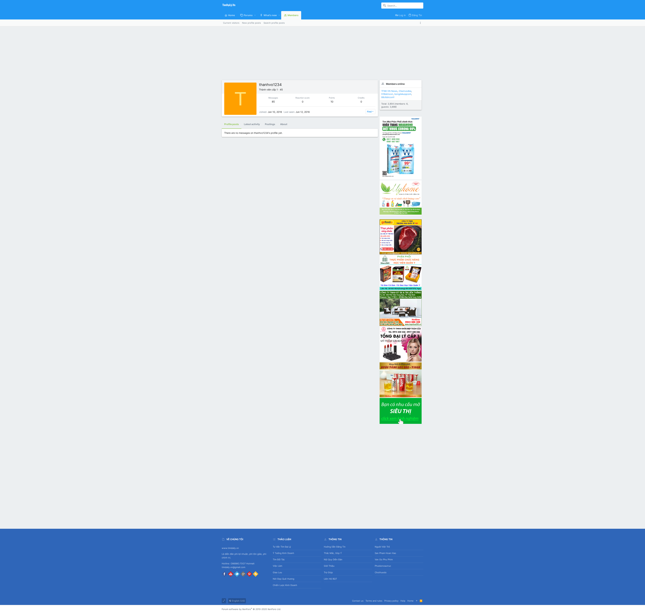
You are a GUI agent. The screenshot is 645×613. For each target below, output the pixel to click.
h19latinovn (387, 94)
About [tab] (283, 124)
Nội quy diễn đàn (333, 559)
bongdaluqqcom (402, 94)
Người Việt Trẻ (382, 546)
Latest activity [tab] (252, 124)
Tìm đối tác (279, 559)
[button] (255, 15)
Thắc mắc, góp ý (333, 553)
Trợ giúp (328, 572)
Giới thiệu (329, 565)
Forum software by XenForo (251, 609)
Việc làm (277, 565)
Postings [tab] (270, 124)
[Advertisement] (322, 51)
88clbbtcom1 (387, 97)
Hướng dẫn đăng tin (335, 546)
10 (332, 101)
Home (410, 600)
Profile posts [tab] (231, 124)
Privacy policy (391, 600)
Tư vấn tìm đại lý (282, 546)
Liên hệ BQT (330, 578)
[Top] (417, 600)
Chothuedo (380, 572)
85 (273, 101)
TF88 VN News (389, 91)
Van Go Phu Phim (384, 559)
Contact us (357, 600)
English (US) (238, 600)
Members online (395, 83)
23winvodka (405, 91)
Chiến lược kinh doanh (285, 585)
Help (402, 600)
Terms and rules (374, 600)
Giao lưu (277, 572)
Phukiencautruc (383, 565)
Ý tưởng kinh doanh (283, 553)
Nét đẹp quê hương (283, 578)
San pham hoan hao (385, 553)
